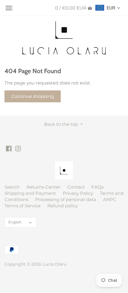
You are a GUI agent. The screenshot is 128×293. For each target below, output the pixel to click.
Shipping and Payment (30, 193)
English (14, 222)
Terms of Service (22, 206)
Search (12, 187)
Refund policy (62, 206)
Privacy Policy (78, 193)
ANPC (109, 199)
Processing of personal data (65, 199)
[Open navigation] (8, 8)
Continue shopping (32, 96)
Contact (76, 187)
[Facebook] (9, 148)
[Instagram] (18, 148)
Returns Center (43, 187)
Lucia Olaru (54, 264)
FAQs (97, 187)
